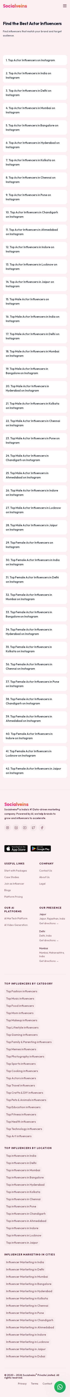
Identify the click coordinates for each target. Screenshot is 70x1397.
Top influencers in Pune (21, 1206)
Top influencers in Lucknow (23, 1235)
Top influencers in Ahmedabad (26, 1221)
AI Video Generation (16, 925)
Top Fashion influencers (21, 991)
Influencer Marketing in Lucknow (27, 1342)
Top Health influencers (21, 1121)
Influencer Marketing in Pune (25, 1313)
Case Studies (11, 877)
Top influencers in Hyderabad (25, 1184)
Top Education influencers (23, 1107)
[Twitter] (33, 827)
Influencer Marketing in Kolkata (27, 1298)
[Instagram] (7, 827)
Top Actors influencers (21, 1078)
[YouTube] (25, 827)
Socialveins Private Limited (39, 1375)
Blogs (7, 890)
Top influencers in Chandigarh (26, 1213)
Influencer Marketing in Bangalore (28, 1284)
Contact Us (45, 870)
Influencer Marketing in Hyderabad (29, 1291)
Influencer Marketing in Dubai (25, 1356)
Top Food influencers (20, 1006)
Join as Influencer (14, 883)
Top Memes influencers (21, 1049)
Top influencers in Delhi (21, 1163)
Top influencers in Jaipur (22, 1242)
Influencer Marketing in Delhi (25, 1269)
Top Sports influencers (21, 1063)
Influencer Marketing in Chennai (27, 1305)
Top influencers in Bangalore (25, 1177)
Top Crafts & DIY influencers (24, 1092)
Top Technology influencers (24, 1129)
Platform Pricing (13, 896)
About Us (44, 877)
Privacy (22, 1383)
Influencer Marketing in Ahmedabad (30, 1327)
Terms (34, 1383)
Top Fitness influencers (21, 1114)
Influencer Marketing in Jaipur (26, 1349)
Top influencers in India (21, 1155)
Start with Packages (15, 870)
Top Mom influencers (19, 1013)
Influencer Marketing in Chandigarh (29, 1320)
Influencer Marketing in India (25, 1262)
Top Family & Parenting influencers (29, 1042)
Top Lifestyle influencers (22, 1027)
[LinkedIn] (16, 827)
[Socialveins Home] (15, 6)
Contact (47, 1383)
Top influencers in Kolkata (23, 1192)
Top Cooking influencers (22, 1071)
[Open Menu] (65, 6)
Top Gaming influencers (22, 1034)
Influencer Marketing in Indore (26, 1334)
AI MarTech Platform (15, 918)
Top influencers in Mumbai (23, 1170)
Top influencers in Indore (22, 1228)
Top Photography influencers (25, 1056)
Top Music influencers (20, 998)
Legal (42, 883)
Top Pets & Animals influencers (26, 1100)
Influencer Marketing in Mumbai (27, 1276)
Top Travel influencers (20, 1085)
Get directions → (49, 923)
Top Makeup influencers (21, 1020)
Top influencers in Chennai (23, 1199)
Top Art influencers (18, 1136)
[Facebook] (42, 827)
